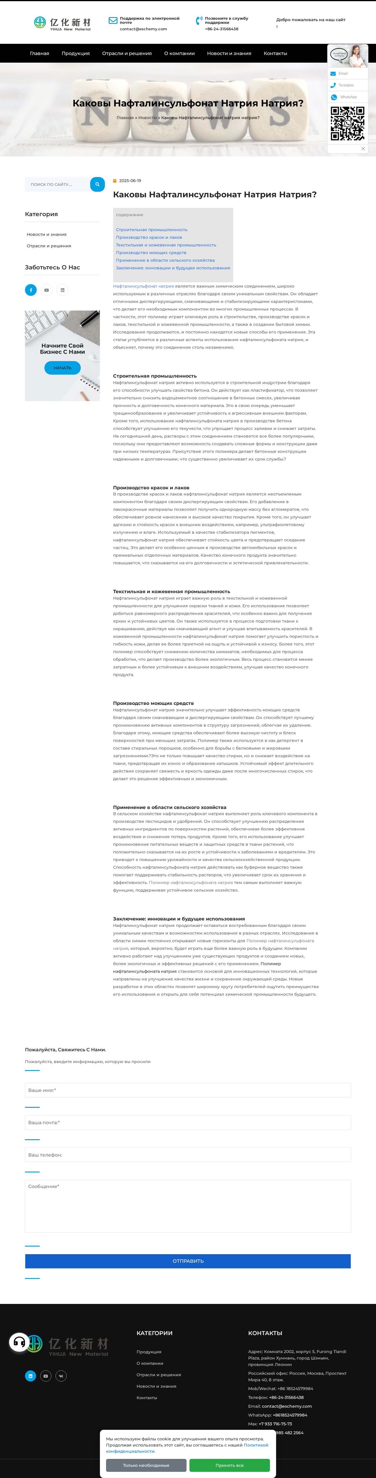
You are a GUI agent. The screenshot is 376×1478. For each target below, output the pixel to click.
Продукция (76, 53)
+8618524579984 (290, 1415)
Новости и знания (229, 53)
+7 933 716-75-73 (275, 1424)
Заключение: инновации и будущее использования (173, 268)
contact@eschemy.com (143, 28)
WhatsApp (348, 97)
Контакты (275, 53)
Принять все (230, 1465)
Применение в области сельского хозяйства (165, 260)
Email (343, 73)
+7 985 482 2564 (286, 1432)
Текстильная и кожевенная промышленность (166, 245)
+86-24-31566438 (286, 1397)
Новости (147, 117)
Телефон (346, 85)
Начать (62, 368)
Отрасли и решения (127, 53)
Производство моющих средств (151, 252)
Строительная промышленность (151, 229)
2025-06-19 (130, 180)
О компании (179, 53)
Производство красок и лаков (149, 237)
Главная (39, 53)
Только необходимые (146, 1465)
